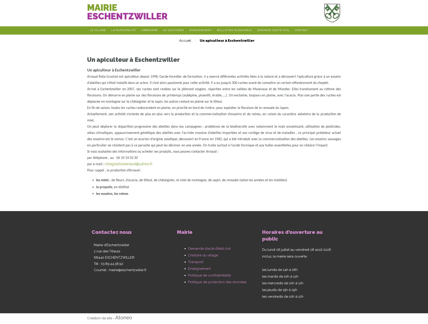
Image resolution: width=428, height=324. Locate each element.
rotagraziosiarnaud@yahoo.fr (128, 164)
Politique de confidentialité (209, 275)
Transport (195, 262)
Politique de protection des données (217, 282)
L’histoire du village (203, 255)
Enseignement (199, 269)
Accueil (185, 41)
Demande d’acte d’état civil (209, 249)
